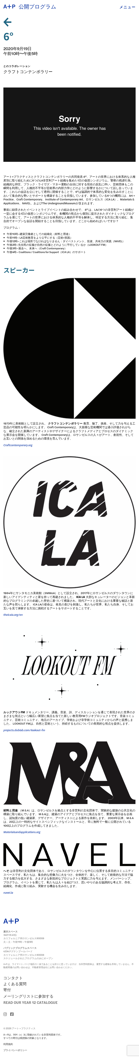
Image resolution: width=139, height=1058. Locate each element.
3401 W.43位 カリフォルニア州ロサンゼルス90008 (23, 936)
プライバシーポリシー (15, 1050)
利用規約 (8, 1044)
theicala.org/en (13, 615)
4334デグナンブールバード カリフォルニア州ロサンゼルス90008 (23, 953)
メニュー (128, 6)
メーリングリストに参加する (28, 996)
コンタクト (13, 978)
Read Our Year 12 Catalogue (30, 1002)
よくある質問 (14, 984)
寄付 (7, 990)
